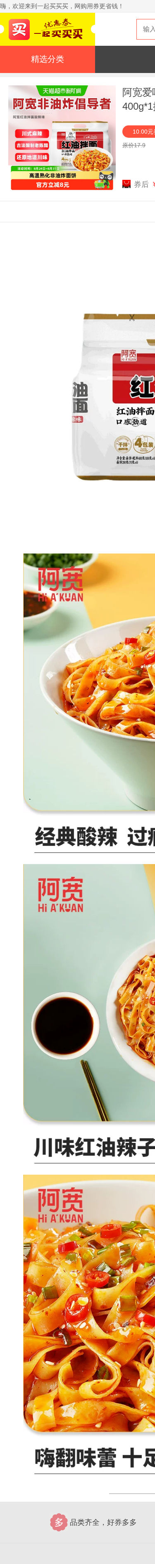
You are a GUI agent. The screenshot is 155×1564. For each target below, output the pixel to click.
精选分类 (47, 59)
